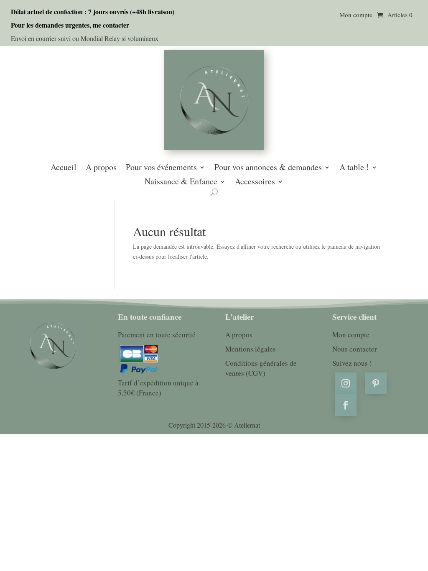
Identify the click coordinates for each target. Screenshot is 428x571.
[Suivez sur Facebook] (346, 405)
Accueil (63, 168)
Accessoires (255, 182)
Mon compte (355, 15)
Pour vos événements (161, 168)
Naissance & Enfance (181, 182)
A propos (101, 168)
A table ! (354, 168)
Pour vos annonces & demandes (268, 168)
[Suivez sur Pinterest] (376, 383)
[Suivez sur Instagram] (346, 383)
